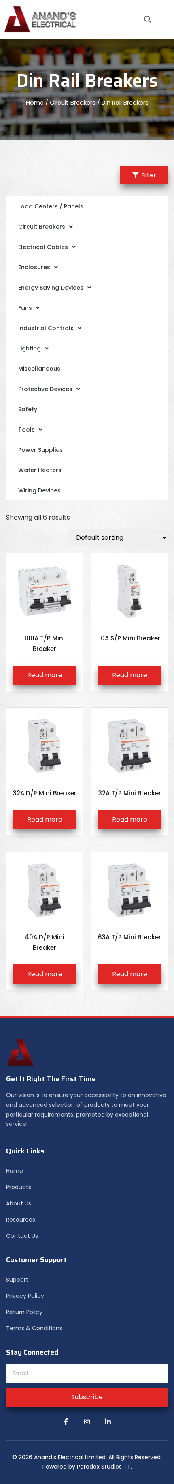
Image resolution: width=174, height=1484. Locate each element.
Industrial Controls (46, 328)
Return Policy (24, 1312)
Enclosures (34, 267)
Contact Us (22, 1236)
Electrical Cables (43, 247)
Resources (20, 1220)
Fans (25, 308)
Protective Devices (45, 389)
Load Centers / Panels (50, 206)
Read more (44, 675)
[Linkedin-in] (108, 1421)
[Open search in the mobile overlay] (148, 19)
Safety (27, 409)
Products (18, 1187)
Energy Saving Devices (50, 287)
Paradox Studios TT (104, 1467)
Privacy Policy (25, 1296)
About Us (18, 1203)
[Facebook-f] (65, 1421)
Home (35, 103)
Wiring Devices (39, 490)
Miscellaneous (39, 369)
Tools (26, 429)
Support (17, 1280)
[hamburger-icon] (165, 19)
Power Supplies (40, 450)
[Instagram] (87, 1421)
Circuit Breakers (72, 103)
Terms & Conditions (34, 1328)
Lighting (29, 348)
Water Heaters (40, 470)
